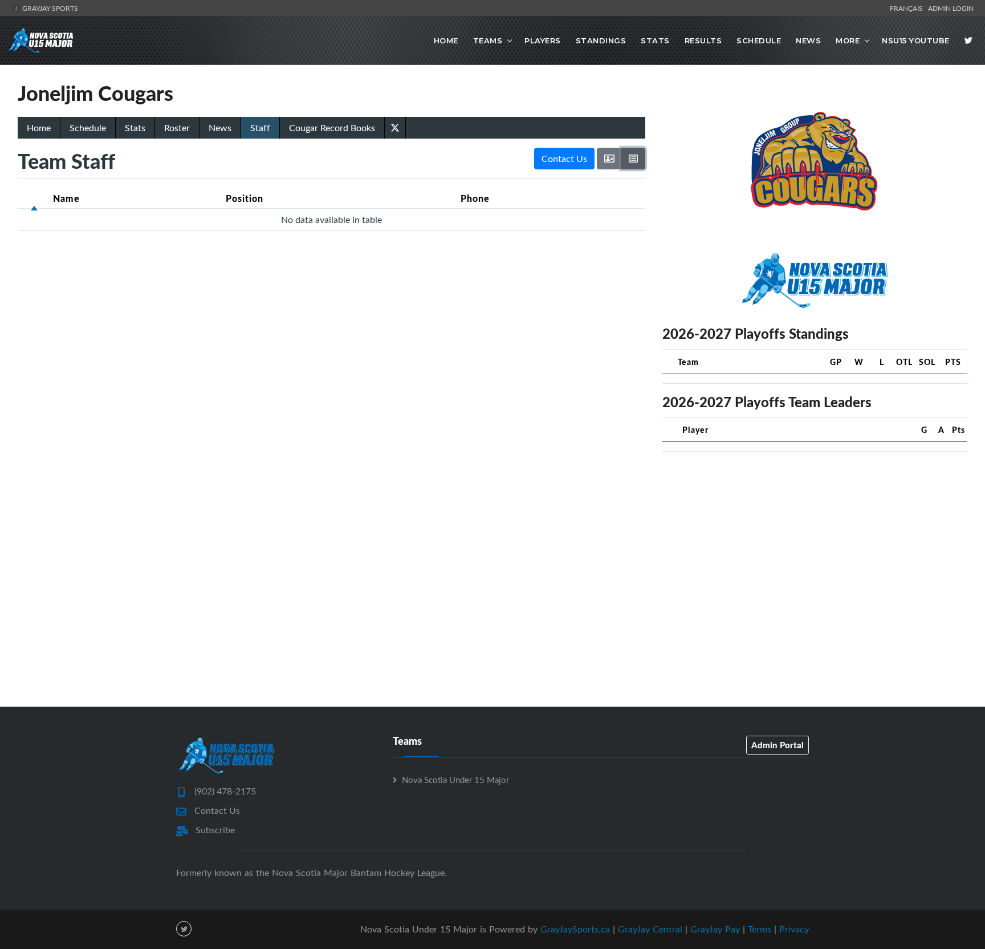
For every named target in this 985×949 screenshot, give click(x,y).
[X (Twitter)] (395, 126)
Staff (260, 127)
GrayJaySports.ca (575, 929)
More (848, 40)
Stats (655, 40)
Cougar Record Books (332, 127)
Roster (177, 127)
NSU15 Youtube (916, 40)
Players (542, 40)
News (808, 40)
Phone (475, 198)
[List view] (633, 158)
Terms (759, 929)
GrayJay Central (650, 929)
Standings (601, 40)
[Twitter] (968, 40)
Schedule (758, 40)
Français (908, 8)
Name (66, 198)
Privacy (794, 929)
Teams (488, 40)
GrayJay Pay (715, 929)
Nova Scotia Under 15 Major (455, 779)
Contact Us (564, 158)
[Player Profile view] (609, 158)
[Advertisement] (814, 540)
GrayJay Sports (49, 8)
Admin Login (951, 8)
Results (703, 40)
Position (244, 198)
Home (446, 40)
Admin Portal (777, 745)
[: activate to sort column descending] (34, 198)
